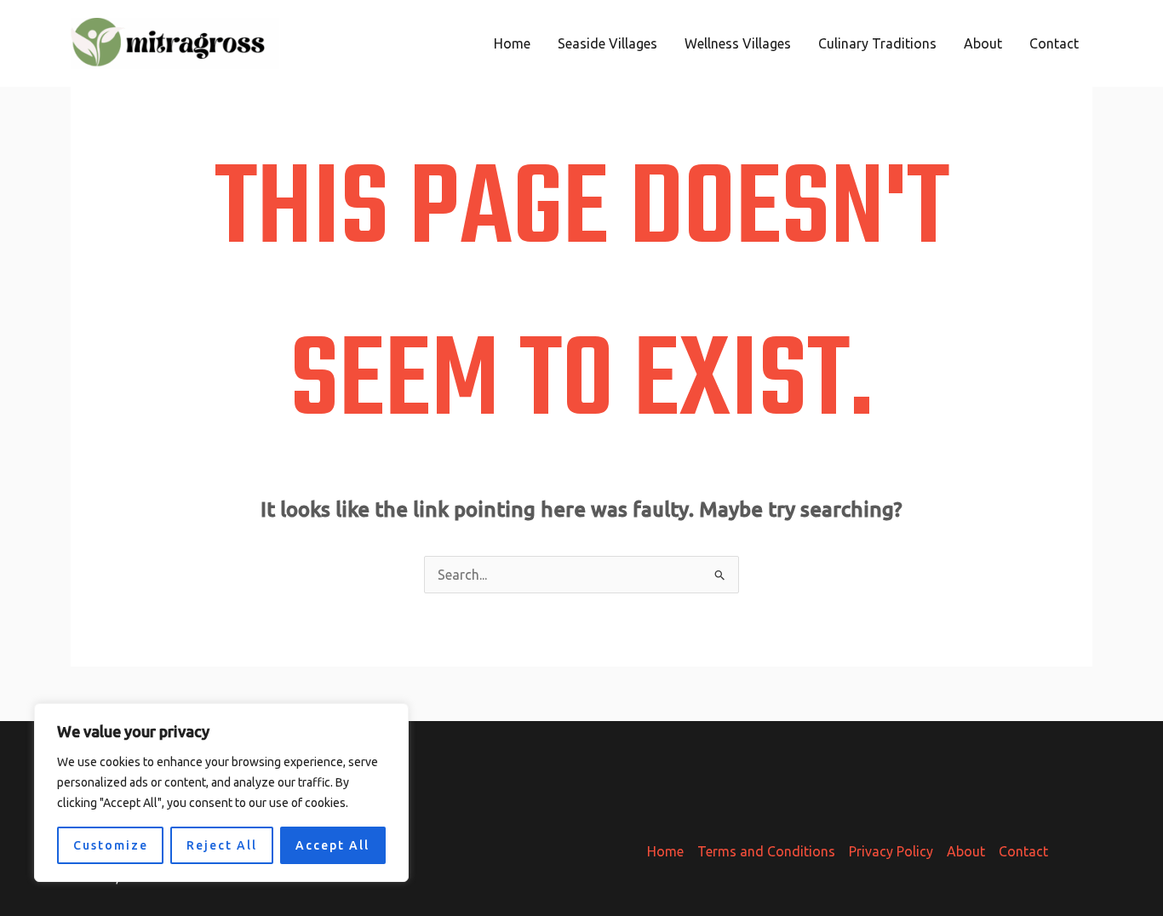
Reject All (221, 845)
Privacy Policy (891, 851)
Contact (1054, 43)
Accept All (332, 845)
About (983, 43)
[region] (221, 792)
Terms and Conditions (766, 851)
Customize (110, 845)
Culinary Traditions (877, 43)
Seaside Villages (607, 43)
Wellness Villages (738, 43)
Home (512, 43)
